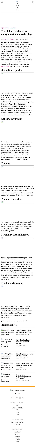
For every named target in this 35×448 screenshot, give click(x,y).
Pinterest (17, 437)
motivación (5, 66)
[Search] (32, 2)
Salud (13, 28)
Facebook (17, 432)
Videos (17, 415)
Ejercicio (5, 28)
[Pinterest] (17, 397)
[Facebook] (11, 397)
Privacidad (17, 424)
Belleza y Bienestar (17, 407)
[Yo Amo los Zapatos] (17, 5)
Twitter (17, 441)
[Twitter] (23, 397)
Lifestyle (17, 412)
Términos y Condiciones (17, 422)
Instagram (17, 434)
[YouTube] (20, 397)
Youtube (17, 439)
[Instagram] (14, 397)
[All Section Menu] (2, 2)
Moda (17, 405)
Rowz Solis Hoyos (9, 39)
